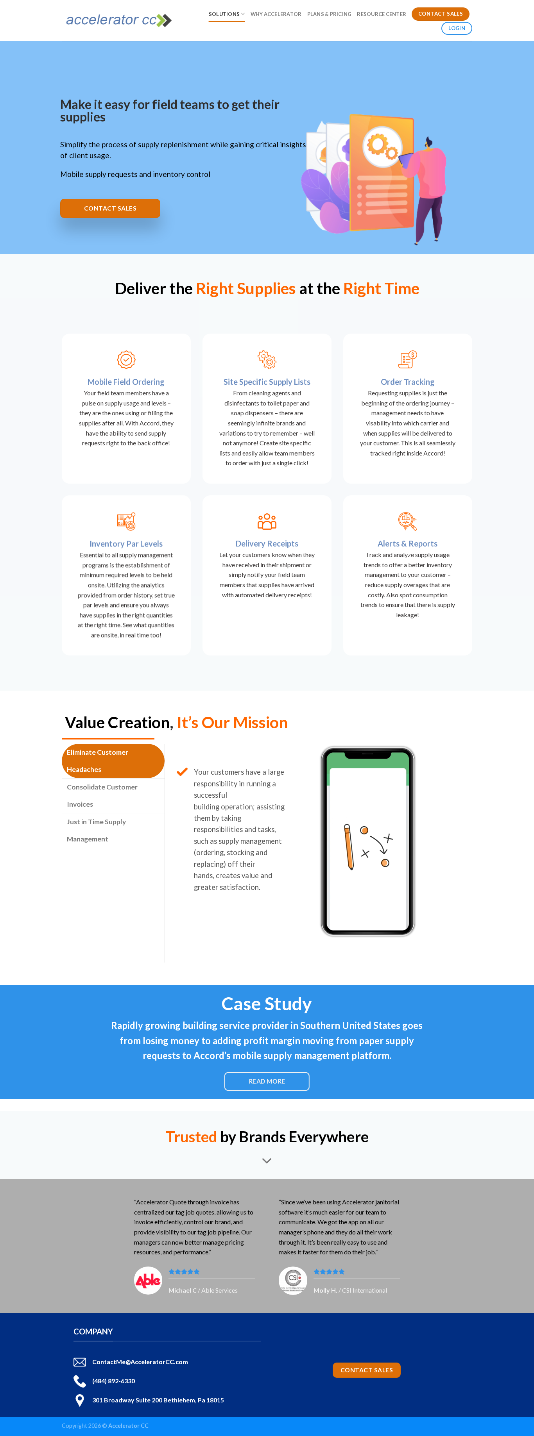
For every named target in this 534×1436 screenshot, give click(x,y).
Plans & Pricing (329, 14)
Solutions (224, 14)
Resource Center (381, 14)
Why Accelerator (276, 14)
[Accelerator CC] (119, 20)
